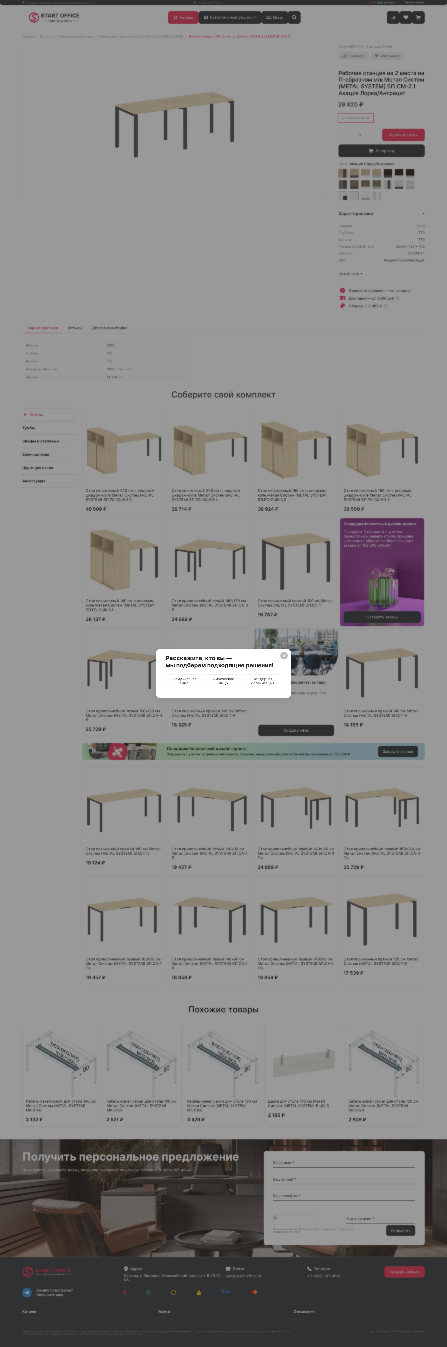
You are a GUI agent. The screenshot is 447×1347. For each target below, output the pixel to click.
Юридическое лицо (184, 681)
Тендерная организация (262, 681)
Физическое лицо (223, 681)
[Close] (284, 655)
